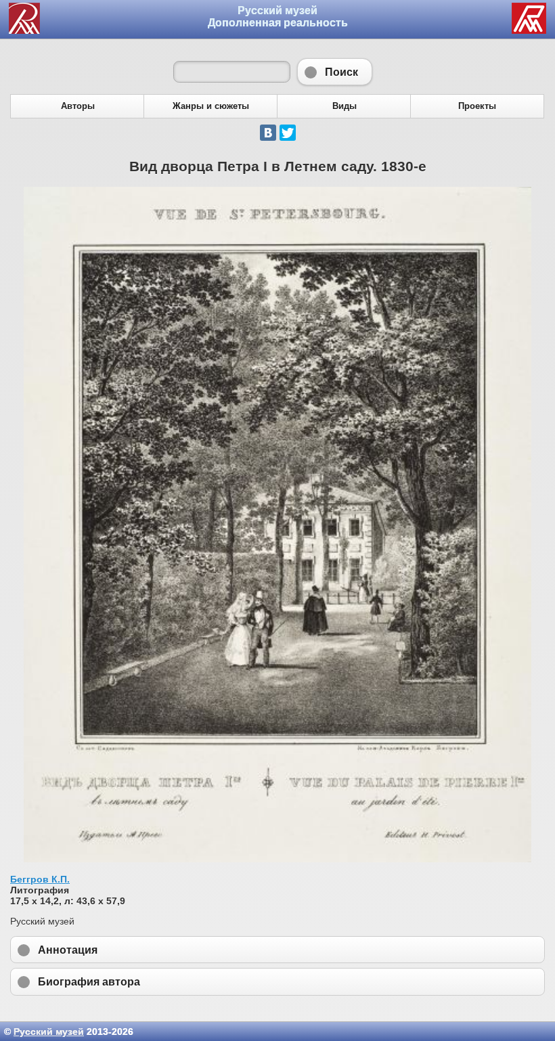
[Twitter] (288, 133)
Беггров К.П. (40, 879)
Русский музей (49, 1031)
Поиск (335, 72)
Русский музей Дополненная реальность (278, 16)
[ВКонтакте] (268, 133)
